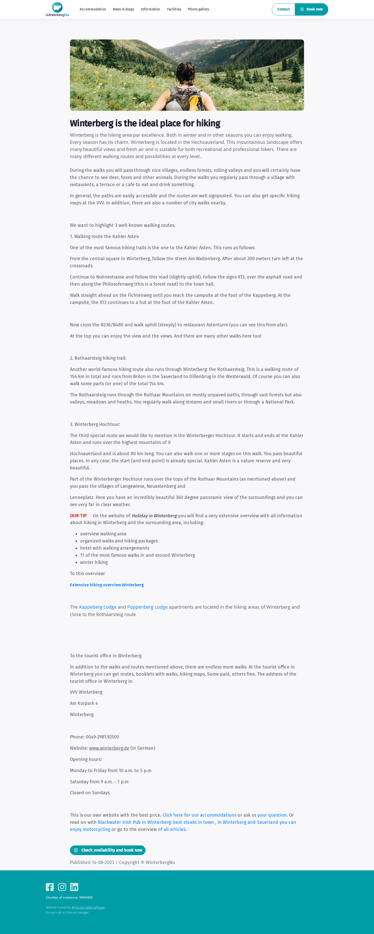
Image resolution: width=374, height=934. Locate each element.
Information (150, 9)
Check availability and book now (111, 850)
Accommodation (93, 9)
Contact (283, 9)
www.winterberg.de (109, 748)
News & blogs (123, 9)
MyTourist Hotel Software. (88, 907)
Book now (314, 9)
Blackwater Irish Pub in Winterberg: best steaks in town (156, 822)
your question (272, 815)
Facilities (174, 9)
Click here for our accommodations (199, 815)
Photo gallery (198, 9)
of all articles (171, 829)
